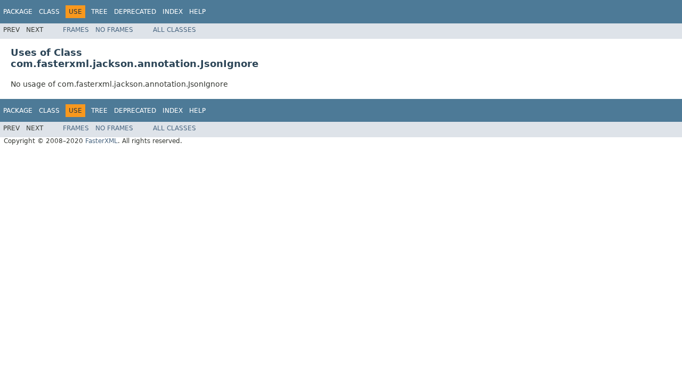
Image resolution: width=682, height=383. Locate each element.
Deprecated (135, 11)
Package (18, 11)
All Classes (174, 30)
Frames (76, 30)
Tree (99, 11)
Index (173, 11)
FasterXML (101, 141)
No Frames (114, 30)
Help (197, 11)
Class (49, 11)
